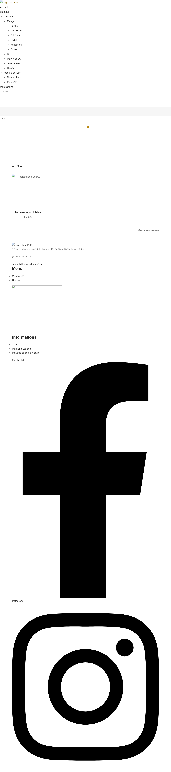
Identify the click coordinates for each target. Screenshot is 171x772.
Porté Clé (12, 82)
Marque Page (14, 77)
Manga (10, 21)
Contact (4, 91)
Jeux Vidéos (13, 63)
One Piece (16, 30)
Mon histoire (6, 86)
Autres (14, 49)
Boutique (4, 11)
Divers (10, 68)
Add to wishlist (39, 178)
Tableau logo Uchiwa (28, 212)
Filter (20, 166)
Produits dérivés (12, 72)
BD (8, 54)
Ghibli (14, 40)
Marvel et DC (14, 58)
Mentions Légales (21, 348)
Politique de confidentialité (26, 352)
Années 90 (16, 44)
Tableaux (8, 16)
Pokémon (16, 35)
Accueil (4, 7)
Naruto (14, 25)
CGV (14, 344)
